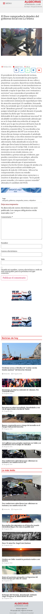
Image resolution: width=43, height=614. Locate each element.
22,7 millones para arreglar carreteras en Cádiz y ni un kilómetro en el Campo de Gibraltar (21, 444)
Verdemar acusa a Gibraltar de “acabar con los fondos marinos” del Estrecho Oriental (19, 369)
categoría (5, 200)
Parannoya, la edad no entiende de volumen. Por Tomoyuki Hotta (20, 390)
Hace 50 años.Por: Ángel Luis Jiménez (16, 543)
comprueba (19, 200)
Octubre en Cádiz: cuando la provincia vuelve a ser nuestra (21, 560)
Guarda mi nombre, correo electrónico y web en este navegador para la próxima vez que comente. (21, 271)
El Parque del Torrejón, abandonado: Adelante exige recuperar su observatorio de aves (19, 595)
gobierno (12, 200)
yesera (26, 200)
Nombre (4, 243)
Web (3, 259)
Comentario (7, 217)
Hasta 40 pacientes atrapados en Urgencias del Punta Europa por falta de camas (20, 578)
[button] (16, 70)
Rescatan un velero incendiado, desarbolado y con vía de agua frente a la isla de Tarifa (21, 408)
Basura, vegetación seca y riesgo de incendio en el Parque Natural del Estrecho (21, 426)
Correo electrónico (9, 251)
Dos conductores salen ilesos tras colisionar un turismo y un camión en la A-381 (19, 461)
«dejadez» (32, 200)
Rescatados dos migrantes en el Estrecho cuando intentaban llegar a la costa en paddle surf (20, 526)
